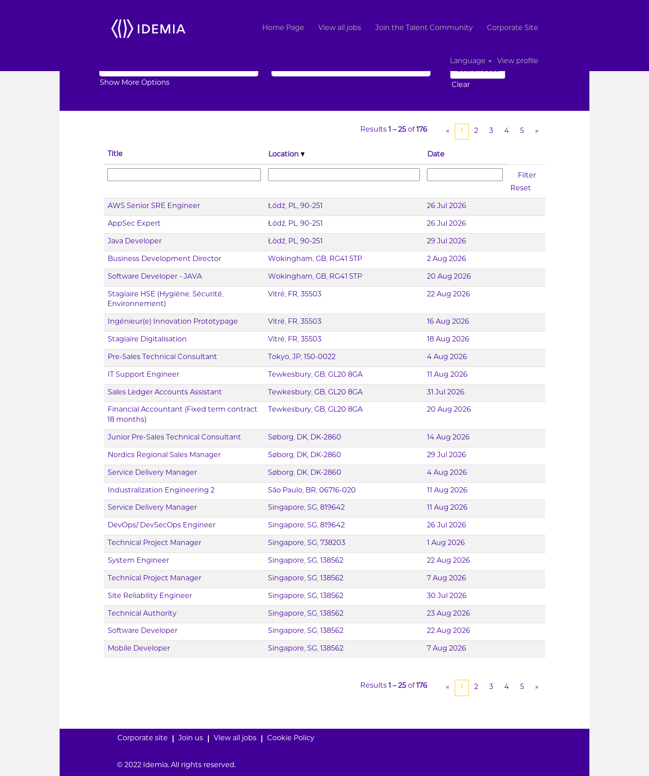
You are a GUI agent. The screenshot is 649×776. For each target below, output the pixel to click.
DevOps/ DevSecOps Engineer (161, 525)
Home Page (283, 28)
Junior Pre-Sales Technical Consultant (174, 438)
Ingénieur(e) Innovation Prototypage (173, 322)
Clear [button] (461, 85)
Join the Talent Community (424, 28)
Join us (190, 738)
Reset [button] (520, 188)
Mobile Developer (139, 649)
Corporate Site (512, 28)
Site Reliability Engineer (150, 596)
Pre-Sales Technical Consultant (162, 357)
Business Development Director (164, 259)
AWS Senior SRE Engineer (154, 206)
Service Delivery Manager (152, 473)
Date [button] (436, 154)
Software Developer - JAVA (155, 277)
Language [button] (468, 61)
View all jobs (339, 28)
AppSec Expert (134, 224)
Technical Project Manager (154, 543)
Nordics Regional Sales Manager (164, 455)
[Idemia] (148, 28)
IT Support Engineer (143, 375)
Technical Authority (142, 614)
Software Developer (142, 631)
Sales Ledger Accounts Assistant (165, 393)
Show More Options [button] (135, 83)
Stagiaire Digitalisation (147, 340)
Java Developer (135, 241)
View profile (517, 61)
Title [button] (115, 154)
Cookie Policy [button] (290, 738)
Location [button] (284, 154)
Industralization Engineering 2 (161, 491)
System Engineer (138, 561)
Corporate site (142, 738)
